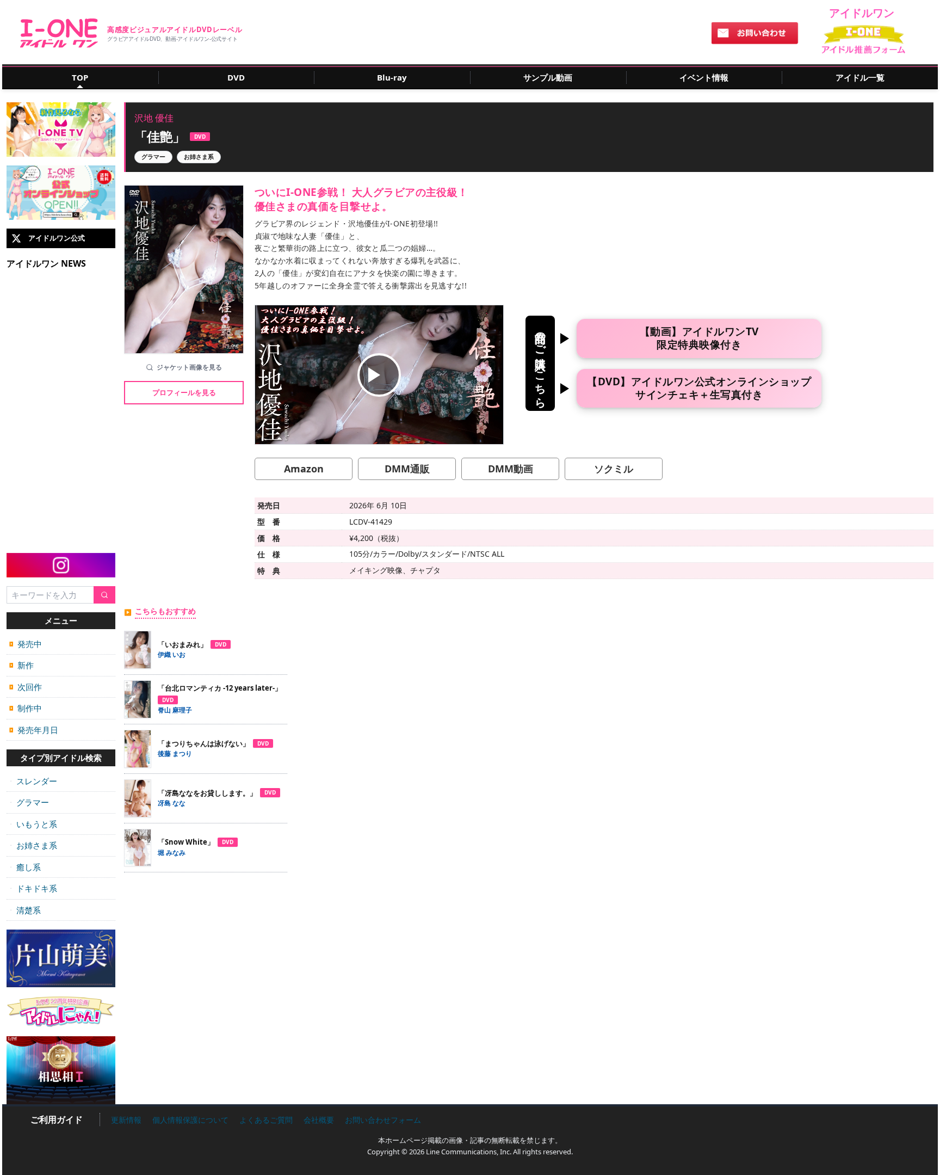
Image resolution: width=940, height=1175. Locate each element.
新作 (21, 665)
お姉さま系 (33, 845)
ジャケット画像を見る (189, 367)
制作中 (25, 708)
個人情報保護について (190, 1120)
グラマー (29, 802)
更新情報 (126, 1120)
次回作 (25, 686)
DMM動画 (510, 468)
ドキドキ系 (33, 888)
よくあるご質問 (266, 1120)
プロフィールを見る (184, 392)
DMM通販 (407, 468)
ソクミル (613, 468)
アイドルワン (59, 33)
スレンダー (33, 781)
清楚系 (25, 910)
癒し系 (25, 867)
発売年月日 (33, 729)
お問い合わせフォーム (383, 1120)
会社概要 (319, 1120)
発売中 (25, 643)
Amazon (304, 468)
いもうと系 (33, 824)
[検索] (104, 595)
